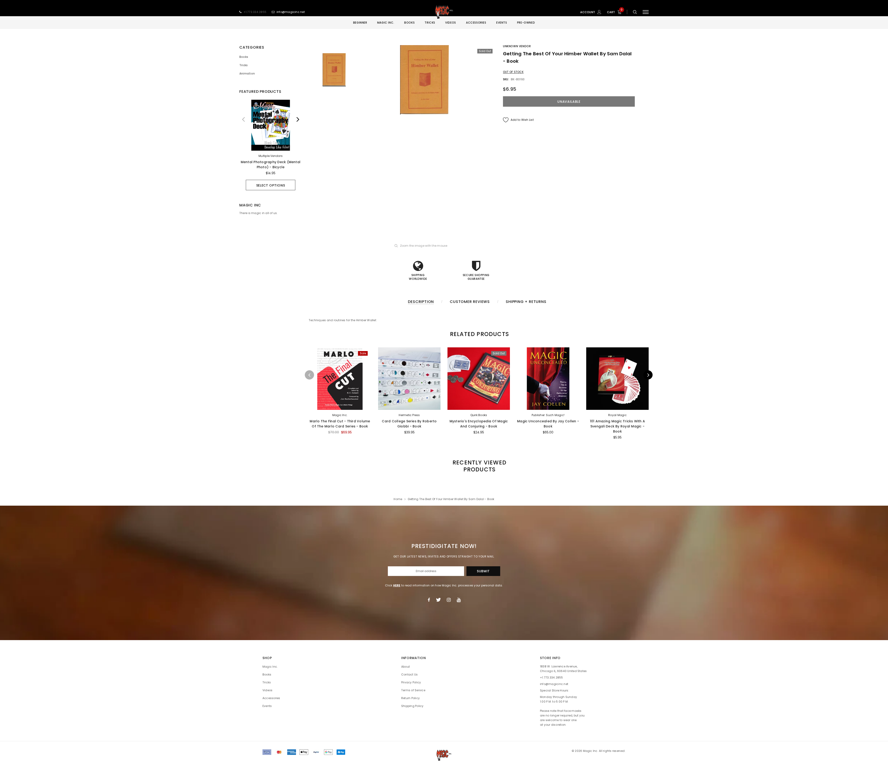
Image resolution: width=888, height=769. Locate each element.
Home (398, 499)
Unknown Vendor (517, 46)
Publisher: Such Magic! (548, 415)
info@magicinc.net (291, 12)
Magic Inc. (340, 415)
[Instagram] (449, 600)
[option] (270, 145)
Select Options (270, 185)
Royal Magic (617, 415)
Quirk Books (478, 415)
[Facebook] (429, 600)
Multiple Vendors (271, 156)
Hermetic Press (409, 415)
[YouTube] (459, 600)
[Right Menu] (646, 12)
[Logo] (444, 12)
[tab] (479, 334)
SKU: (506, 79)
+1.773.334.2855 (255, 12)
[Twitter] (438, 600)
